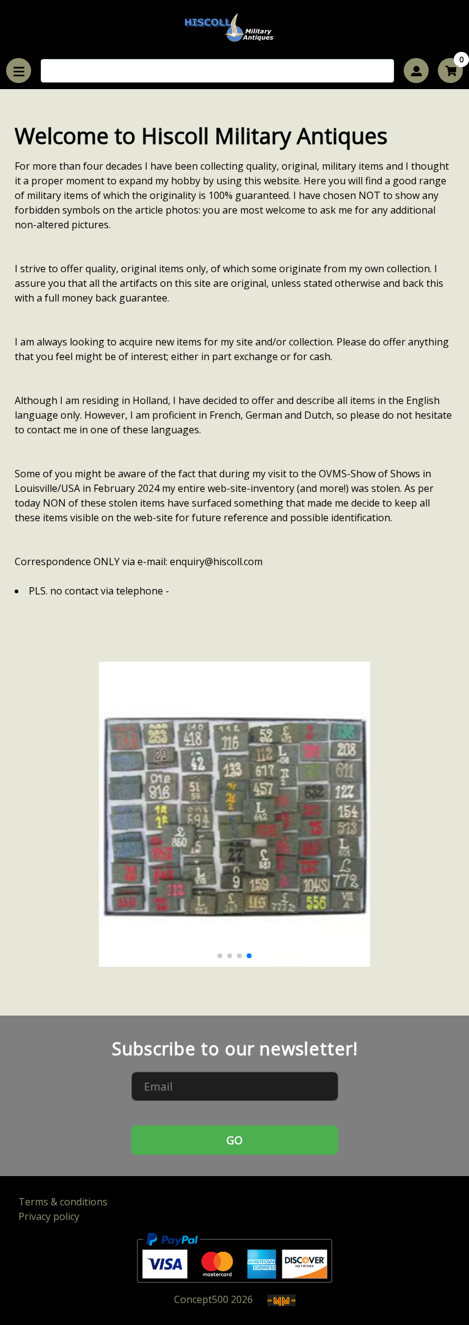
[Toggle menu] (18, 70)
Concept (201, 1299)
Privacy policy (48, 1216)
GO (234, 1140)
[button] (219, 955)
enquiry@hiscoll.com (216, 561)
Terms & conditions (62, 1201)
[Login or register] (416, 70)
